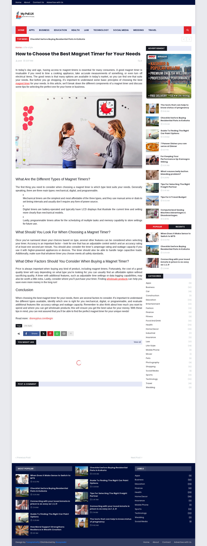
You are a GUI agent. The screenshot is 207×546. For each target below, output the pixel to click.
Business (168, 287)
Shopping (168, 366)
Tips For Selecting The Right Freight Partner (175, 185)
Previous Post (24, 457)
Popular (157, 226)
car (168, 291)
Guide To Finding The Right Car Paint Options (175, 132)
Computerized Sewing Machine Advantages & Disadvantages (173, 213)
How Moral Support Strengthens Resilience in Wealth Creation (47, 528)
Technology (168, 379)
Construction (168, 295)
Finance (168, 312)
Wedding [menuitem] (138, 30)
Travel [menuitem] (152, 30)
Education (168, 299)
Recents (180, 226)
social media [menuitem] (121, 30)
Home (18, 2)
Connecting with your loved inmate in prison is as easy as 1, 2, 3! (175, 262)
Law (168, 341)
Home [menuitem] (21, 30)
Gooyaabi (61, 542)
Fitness (168, 316)
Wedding (168, 387)
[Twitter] (43, 333)
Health (168, 324)
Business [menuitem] (44, 30)
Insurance (168, 337)
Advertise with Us (55, 2)
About (27, 2)
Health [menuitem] (75, 30)
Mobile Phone (168, 349)
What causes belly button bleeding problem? (174, 172)
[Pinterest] (50, 333)
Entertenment (168, 303)
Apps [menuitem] (32, 30)
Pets (168, 358)
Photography (168, 362)
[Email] (64, 333)
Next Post (136, 457)
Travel (168, 383)
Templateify (33, 542)
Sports (168, 374)
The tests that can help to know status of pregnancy (175, 106)
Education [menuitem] (60, 30)
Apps (168, 283)
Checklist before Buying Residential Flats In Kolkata (57, 39)
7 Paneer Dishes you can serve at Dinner (174, 145)
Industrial (168, 333)
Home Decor (168, 329)
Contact (166, 542)
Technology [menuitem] (101, 30)
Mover (168, 354)
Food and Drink (168, 320)
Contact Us (38, 2)
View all (137, 342)
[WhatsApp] (57, 333)
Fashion (168, 308)
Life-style (28, 47)
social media (168, 370)
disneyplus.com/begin (41, 318)
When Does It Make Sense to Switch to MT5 (176, 235)
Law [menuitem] (86, 30)
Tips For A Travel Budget (173, 197)
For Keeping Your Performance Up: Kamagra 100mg (175, 159)
